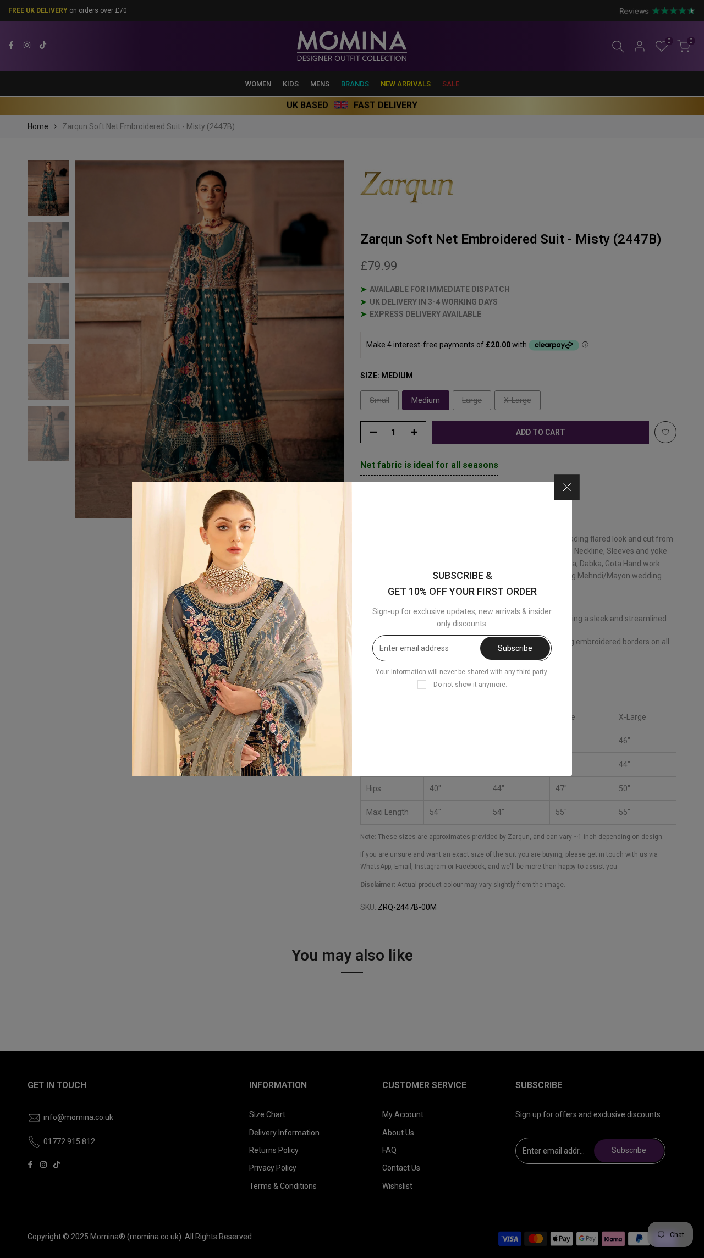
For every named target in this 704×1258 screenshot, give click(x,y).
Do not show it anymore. (470, 684)
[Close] (567, 487)
